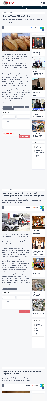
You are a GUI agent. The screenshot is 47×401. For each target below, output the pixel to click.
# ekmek (16, 106)
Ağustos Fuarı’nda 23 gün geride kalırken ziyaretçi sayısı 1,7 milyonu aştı (27, 7)
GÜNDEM (10, 189)
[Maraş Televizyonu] (8, 2)
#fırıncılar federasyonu (8, 108)
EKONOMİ (10, 12)
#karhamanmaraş (7, 106)
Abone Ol (28, 27)
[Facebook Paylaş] (43, 30)
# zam (21, 106)
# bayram (11, 289)
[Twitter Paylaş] (41, 28)
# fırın (27, 106)
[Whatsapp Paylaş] (43, 28)
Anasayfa (5, 12)
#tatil (5, 289)
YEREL (10, 368)
